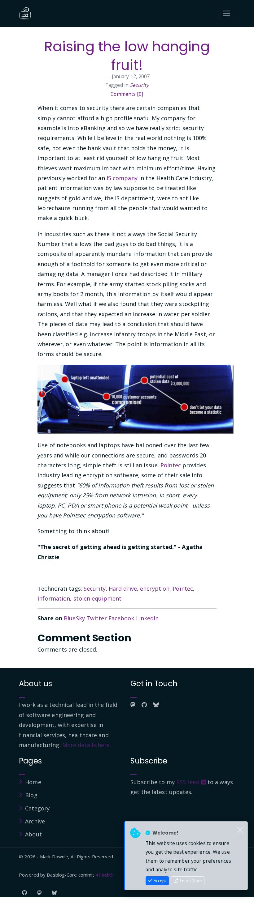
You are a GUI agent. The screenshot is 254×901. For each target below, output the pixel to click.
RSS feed (188, 782)
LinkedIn (147, 618)
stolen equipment (97, 598)
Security (139, 85)
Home (33, 782)
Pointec (170, 465)
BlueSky (74, 618)
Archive (35, 821)
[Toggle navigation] (227, 13)
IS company (122, 178)
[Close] (240, 830)
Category (37, 808)
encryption (154, 588)
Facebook (121, 618)
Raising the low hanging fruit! (126, 56)
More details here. (86, 745)
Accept (159, 880)
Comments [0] (127, 94)
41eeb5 (104, 875)
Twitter (96, 618)
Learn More (190, 880)
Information (53, 598)
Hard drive (123, 588)
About (33, 834)
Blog (31, 795)
